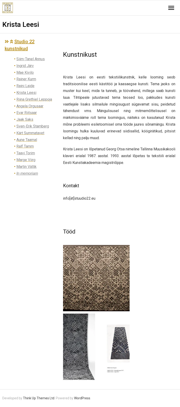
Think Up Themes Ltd (38, 398)
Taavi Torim (25, 153)
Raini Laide (25, 86)
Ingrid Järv (25, 66)
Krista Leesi (26, 92)
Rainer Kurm (26, 79)
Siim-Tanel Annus (30, 59)
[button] (31, 45)
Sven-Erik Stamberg (32, 126)
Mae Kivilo (25, 72)
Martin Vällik (26, 166)
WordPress (82, 398)
